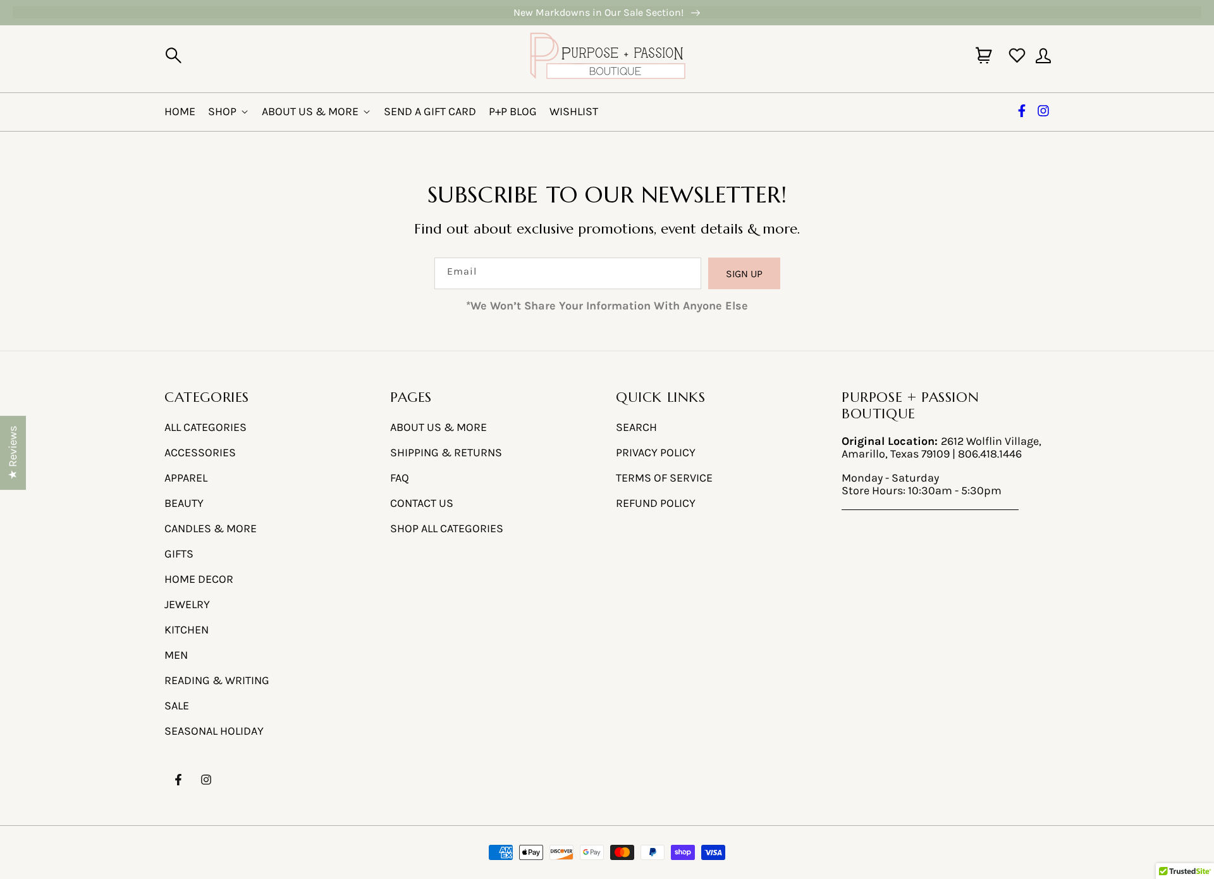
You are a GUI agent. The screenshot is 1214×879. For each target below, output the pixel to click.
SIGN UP (744, 274)
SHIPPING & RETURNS (446, 452)
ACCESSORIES (200, 452)
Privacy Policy (656, 452)
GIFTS (178, 554)
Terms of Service (664, 478)
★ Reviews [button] (13, 453)
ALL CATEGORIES (205, 427)
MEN (176, 655)
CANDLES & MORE (210, 528)
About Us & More (310, 111)
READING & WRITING (216, 680)
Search (636, 427)
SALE (176, 706)
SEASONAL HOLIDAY (214, 731)
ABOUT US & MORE (438, 427)
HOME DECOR (198, 579)
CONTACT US (421, 503)
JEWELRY (187, 604)
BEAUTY (184, 503)
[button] (173, 56)
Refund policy (656, 503)
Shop (222, 111)
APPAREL (185, 478)
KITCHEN (186, 630)
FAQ (399, 478)
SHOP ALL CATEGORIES (446, 528)
